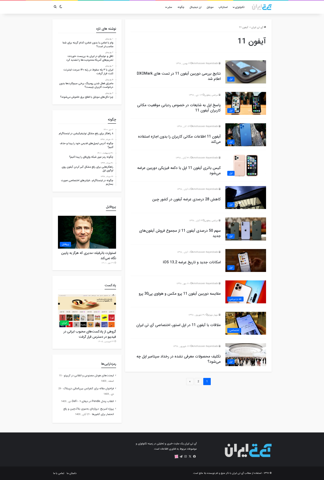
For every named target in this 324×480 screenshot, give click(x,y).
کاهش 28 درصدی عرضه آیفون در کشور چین (186, 199)
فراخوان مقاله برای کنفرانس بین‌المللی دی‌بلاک (88, 388)
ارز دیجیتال (195, 7)
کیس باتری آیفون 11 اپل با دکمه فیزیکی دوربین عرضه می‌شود (179, 170)
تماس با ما (58, 473)
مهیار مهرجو (212, 315)
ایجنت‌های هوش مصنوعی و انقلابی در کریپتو (89, 375)
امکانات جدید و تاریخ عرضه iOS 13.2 (192, 262)
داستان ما (71, 473)
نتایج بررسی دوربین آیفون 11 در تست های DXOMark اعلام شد (179, 76)
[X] (190, 456)
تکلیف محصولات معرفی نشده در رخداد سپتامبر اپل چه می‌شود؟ (178, 359)
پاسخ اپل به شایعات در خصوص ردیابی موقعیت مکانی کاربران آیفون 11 (179, 107)
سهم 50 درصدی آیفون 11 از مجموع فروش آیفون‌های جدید (180, 233)
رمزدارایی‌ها (108, 363)
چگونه (181, 7)
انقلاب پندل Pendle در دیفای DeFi (93, 401)
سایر (169, 7)
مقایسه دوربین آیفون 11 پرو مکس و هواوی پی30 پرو (180, 294)
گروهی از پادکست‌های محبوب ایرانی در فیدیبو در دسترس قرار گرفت (90, 334)
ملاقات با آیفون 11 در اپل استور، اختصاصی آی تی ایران (178, 325)
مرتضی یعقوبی (211, 95)
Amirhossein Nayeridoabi (205, 63)
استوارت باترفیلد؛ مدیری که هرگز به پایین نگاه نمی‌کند (88, 255)
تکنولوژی (239, 7)
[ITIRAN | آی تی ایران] (262, 7)
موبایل (210, 7)
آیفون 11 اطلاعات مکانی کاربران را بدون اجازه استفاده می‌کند (179, 139)
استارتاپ (223, 7)
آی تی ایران (257, 27)
